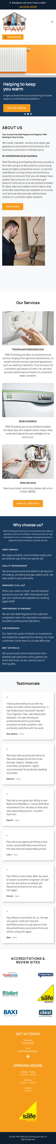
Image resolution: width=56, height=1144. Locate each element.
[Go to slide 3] (31, 114)
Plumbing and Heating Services (28, 349)
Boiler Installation (28, 420)
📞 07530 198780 (13, 37)
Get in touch (17, 108)
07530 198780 (28, 1043)
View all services (28, 503)
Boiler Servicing (28, 482)
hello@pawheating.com (28, 1051)
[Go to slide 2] (28, 114)
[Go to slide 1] (25, 114)
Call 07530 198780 (28, 6)
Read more (12, 206)
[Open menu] (52, 21)
